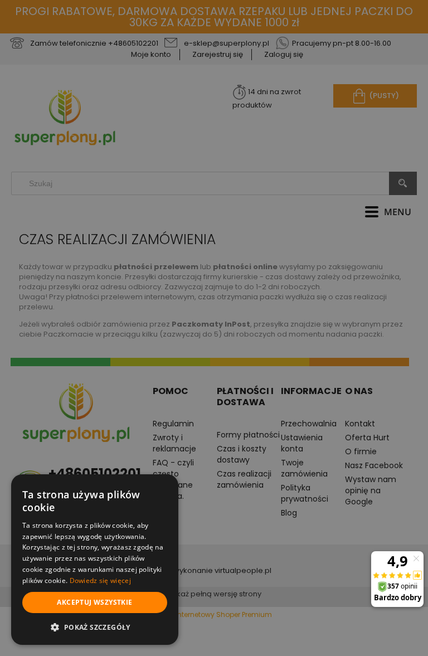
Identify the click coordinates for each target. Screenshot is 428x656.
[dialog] (94, 559)
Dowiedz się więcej (100, 580)
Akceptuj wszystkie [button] (94, 602)
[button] (94, 627)
